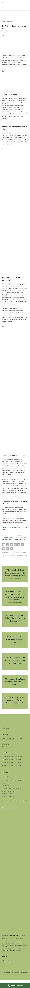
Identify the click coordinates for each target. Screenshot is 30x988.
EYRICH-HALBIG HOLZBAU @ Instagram (12, 765)
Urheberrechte (5, 744)
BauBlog (7, 551)
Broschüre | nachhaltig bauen (9, 776)
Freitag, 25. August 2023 (7, 30)
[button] (3, 544)
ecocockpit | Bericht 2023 (8, 793)
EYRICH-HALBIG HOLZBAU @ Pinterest (12, 762)
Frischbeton (4, 554)
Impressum (5, 726)
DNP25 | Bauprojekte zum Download (11, 943)
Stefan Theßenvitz (20, 539)
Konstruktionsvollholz (6, 555)
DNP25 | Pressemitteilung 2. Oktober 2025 (12, 938)
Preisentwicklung (5, 557)
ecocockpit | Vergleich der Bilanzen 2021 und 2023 (14, 801)
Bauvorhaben (12, 552)
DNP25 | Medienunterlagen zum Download (12, 941)
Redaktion (16, 30)
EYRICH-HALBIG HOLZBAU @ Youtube (12, 759)
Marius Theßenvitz (7, 539)
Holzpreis (13, 554)
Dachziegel (18, 552)
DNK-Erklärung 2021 (7, 785)
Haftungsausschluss (7, 742)
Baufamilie (17, 551)
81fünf (18, 537)
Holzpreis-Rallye (18, 554)
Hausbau (9, 554)
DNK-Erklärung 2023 (7, 783)
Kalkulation (24, 554)
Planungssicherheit (23, 555)
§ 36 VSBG (5, 746)
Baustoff (8, 552)
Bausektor (4, 552)
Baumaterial (21, 551)
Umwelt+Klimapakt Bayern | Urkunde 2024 (12, 788)
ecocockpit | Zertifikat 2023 (8, 791)
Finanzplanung (23, 552)
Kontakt (4, 724)
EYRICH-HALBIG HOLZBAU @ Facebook (12, 756)
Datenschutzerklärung (7, 960)
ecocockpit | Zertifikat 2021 (8, 796)
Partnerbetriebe (5, 728)
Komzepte (5, 537)
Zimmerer (16, 557)
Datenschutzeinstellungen (8, 962)
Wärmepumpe (11, 557)
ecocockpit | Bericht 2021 (8, 798)
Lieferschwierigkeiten (15, 555)
